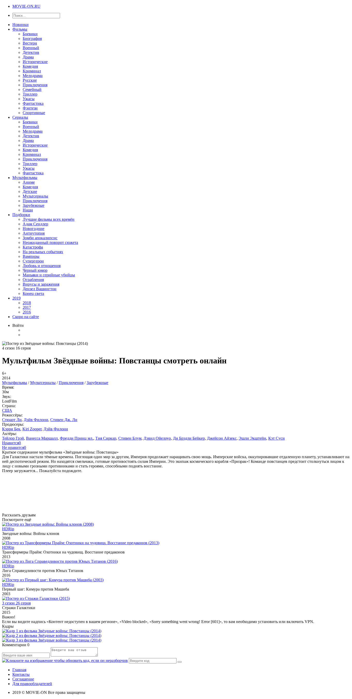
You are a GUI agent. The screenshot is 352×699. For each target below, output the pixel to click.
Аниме (29, 182)
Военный (31, 48)
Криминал (32, 71)
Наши (28, 210)
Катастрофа (33, 247)
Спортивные (34, 112)
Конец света (33, 293)
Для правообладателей (32, 683)
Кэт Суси (276, 438)
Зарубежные (33, 205)
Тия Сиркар (105, 438)
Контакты (21, 674)
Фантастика (33, 103)
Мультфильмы (24, 177)
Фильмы (19, 29)
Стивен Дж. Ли (63, 419)
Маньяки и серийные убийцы (49, 275)
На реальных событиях (43, 252)
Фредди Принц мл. (76, 438)
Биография (32, 38)
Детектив (31, 52)
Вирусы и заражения (41, 284)
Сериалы (20, 117)
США (7, 410)
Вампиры (31, 256)
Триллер (30, 94)
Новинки (20, 24)
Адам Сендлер (35, 224)
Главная (19, 670)
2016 (27, 312)
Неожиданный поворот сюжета (50, 242)
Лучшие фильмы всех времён (48, 219)
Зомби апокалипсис (40, 238)
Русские (30, 80)
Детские (30, 191)
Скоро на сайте (25, 316)
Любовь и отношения (42, 265)
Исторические (35, 61)
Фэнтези (30, 108)
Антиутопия (34, 233)
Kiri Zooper (31, 429)
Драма (28, 57)
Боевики (30, 34)
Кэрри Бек (11, 429)
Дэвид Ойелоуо (157, 438)
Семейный (32, 89)
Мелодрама (33, 75)
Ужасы (29, 99)
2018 (27, 303)
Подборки (21, 214)
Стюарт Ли (12, 419)
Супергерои (33, 261)
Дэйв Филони (36, 419)
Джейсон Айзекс (222, 438)
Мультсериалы (35, 196)
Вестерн (30, 43)
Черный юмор (35, 270)
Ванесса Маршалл (42, 438)
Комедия (30, 66)
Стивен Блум (129, 438)
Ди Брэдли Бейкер (189, 438)
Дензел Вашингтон (39, 289)
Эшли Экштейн (252, 438)
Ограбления (33, 279)
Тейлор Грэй (13, 438)
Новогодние (33, 228)
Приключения (35, 85)
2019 (16, 298)
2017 (27, 307)
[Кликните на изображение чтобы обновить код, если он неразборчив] (65, 660)
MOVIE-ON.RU (26, 6)
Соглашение (23, 679)
